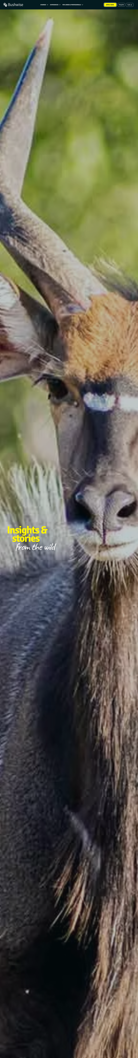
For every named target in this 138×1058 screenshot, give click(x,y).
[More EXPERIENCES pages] (60, 4)
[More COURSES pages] (47, 4)
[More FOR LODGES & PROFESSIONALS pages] (82, 4)
